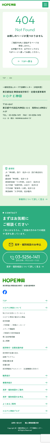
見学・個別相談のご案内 (13, 390)
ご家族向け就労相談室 (11, 333)
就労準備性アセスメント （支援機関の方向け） (21, 368)
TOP (5, 301)
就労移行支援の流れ (10, 353)
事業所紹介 (7, 383)
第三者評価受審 (9, 336)
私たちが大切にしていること (14, 313)
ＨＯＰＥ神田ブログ (11, 411)
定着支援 (6, 364)
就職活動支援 (8, 361)
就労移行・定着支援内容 (13, 348)
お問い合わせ (16, 423)
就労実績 (6, 321)
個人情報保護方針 (32, 423)
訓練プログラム (9, 357)
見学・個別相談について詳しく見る (23, 266)
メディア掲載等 (9, 329)
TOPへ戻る (26, 61)
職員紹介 (6, 376)
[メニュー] (45, 4)
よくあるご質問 (9, 404)
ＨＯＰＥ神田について (12, 308)
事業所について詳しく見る (31, 199)
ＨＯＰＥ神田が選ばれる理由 (14, 317)
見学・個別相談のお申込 (28, 244)
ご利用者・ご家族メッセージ (14, 325)
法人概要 (6, 340)
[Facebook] (5, 292)
